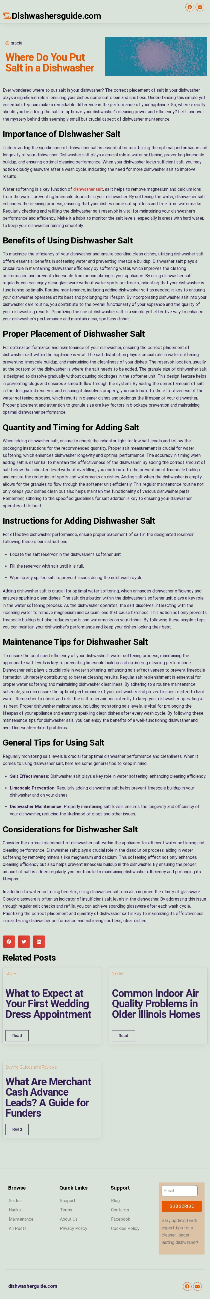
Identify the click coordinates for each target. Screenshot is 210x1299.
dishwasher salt (88, 189)
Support (67, 1200)
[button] (9, 941)
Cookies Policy (125, 1228)
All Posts (18, 1228)
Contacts (120, 1209)
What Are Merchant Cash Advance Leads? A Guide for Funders (48, 1097)
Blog (115, 1200)
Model (10, 973)
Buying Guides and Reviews (31, 1067)
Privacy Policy (73, 1228)
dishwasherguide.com (32, 1286)
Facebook (120, 1219)
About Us (69, 1219)
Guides (15, 1200)
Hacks (15, 1209)
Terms (66, 1209)
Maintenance (21, 1219)
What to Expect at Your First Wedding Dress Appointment (48, 1003)
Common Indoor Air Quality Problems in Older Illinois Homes (156, 1003)
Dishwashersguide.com (56, 16)
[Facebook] (189, 7)
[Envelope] (200, 7)
